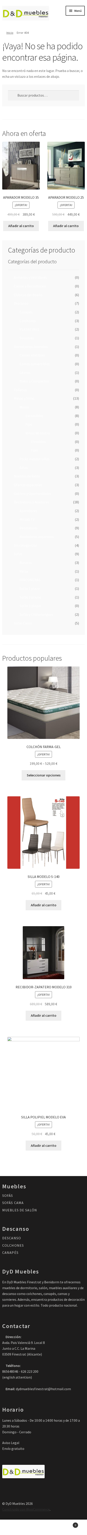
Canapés (26, 312)
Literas (25, 372)
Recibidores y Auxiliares (31, 502)
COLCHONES (13, 1245)
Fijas (28, 424)
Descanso (21, 303)
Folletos (20, 390)
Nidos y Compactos (34, 381)
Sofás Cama (23, 623)
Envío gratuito (13, 1448)
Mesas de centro (37, 433)
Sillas (24, 467)
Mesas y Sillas (24, 398)
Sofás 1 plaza (30, 588)
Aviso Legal (10, 1442)
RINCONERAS (30, 580)
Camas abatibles (32, 355)
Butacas (26, 562)
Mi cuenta (14, 1527)
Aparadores (28, 510)
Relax (24, 571)
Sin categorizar (25, 545)
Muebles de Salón (27, 476)
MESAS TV (27, 519)
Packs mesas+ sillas (35, 459)
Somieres (27, 338)
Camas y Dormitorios (30, 286)
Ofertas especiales (28, 485)
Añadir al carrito (21, 226)
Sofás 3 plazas (30, 605)
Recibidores (28, 528)
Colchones (28, 320)
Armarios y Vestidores (30, 277)
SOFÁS (7, 1195)
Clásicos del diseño (28, 295)
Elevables (38, 441)
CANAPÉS (10, 1252)
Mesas (24, 407)
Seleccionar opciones (43, 775)
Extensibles (34, 415)
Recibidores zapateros (37, 536)
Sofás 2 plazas (30, 597)
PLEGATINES (29, 329)
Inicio (9, 33)
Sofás (18, 554)
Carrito (67, 1523)
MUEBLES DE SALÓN (19, 1210)
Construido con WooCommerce (26, 1509)
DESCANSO (11, 1238)
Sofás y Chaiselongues (36, 614)
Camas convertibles (35, 364)
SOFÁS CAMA (13, 1202)
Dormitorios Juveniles (31, 346)
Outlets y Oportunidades (32, 493)
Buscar (43, 1527)
